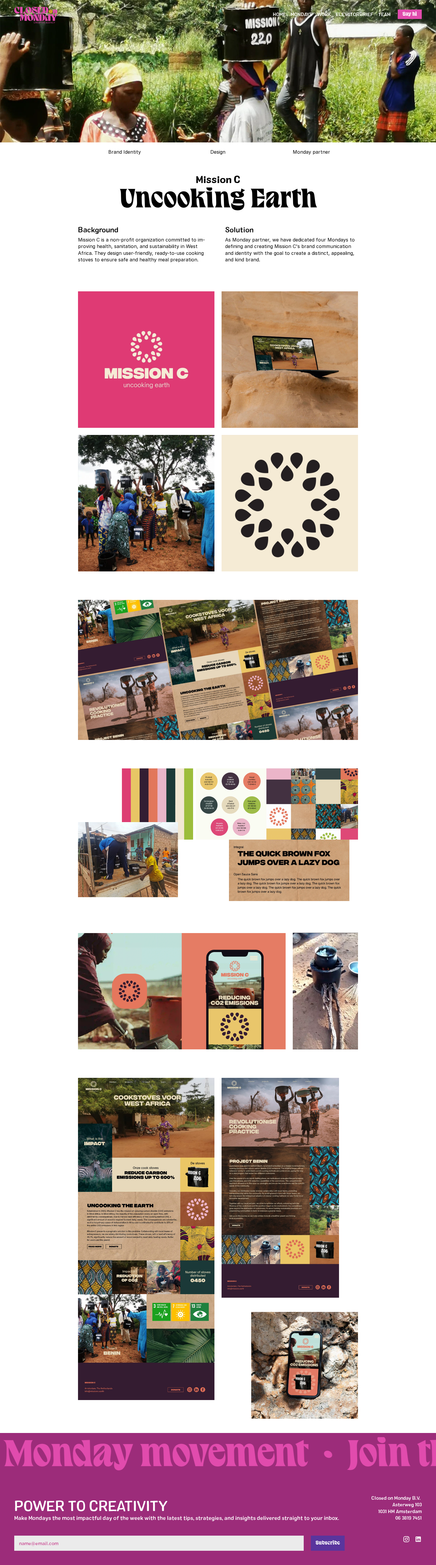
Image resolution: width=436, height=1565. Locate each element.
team (384, 14)
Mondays (301, 14)
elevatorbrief (354, 14)
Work (324, 14)
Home (279, 14)
